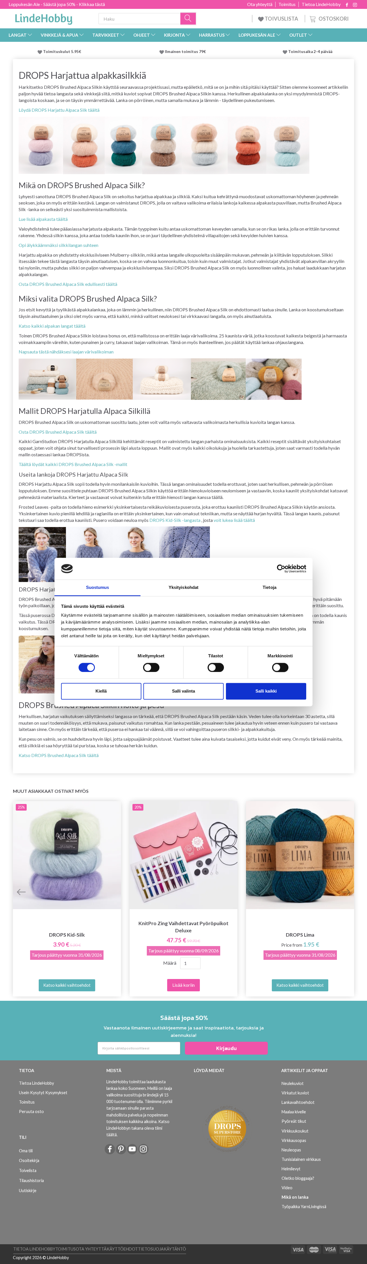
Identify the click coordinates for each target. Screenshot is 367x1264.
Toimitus (287, 4)
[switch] (151, 667)
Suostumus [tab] (97, 587)
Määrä (169, 963)
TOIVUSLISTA (281, 18)
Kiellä (101, 691)
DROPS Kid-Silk (67, 935)
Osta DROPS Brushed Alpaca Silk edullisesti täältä (68, 284)
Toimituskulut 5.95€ (62, 51)
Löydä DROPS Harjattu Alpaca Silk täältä (59, 110)
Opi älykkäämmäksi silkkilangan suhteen (58, 245)
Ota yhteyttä (259, 4)
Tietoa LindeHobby (321, 4)
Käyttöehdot (122, 1249)
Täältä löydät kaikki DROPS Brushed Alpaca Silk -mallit (73, 464)
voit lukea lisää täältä (234, 520)
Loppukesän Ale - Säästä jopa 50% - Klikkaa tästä (57, 4)
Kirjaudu (226, 1048)
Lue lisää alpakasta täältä (43, 219)
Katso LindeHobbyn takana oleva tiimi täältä (137, 1128)
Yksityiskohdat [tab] (183, 587)
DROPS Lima (300, 935)
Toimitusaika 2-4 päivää (310, 51)
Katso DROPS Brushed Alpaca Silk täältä (59, 755)
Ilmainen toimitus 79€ (186, 51)
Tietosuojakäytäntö (162, 1249)
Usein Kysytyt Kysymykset (43, 1092)
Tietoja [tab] (269, 587)
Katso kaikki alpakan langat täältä (52, 326)
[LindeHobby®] (43, 17)
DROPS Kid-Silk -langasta (174, 520)
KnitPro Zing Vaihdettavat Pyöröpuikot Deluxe (183, 926)
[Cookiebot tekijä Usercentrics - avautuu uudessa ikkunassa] (281, 568)
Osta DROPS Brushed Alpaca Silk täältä (58, 432)
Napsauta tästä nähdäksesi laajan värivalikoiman (66, 351)
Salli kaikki (266, 691)
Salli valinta (183, 691)
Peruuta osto (31, 1111)
